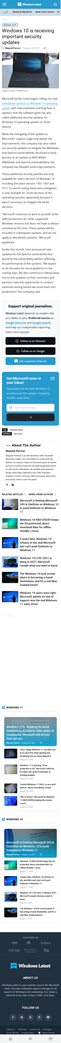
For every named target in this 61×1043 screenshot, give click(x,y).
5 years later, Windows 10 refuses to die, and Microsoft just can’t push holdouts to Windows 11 (37, 880)
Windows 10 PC (10, 25)
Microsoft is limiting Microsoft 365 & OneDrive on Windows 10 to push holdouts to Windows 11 (30, 846)
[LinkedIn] (14, 484)
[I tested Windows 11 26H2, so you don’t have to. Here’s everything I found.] (10, 788)
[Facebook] (13, 1017)
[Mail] (22, 1017)
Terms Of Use (12, 1032)
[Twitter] (9, 484)
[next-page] (10, 615)
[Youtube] (48, 1017)
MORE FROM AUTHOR (41, 494)
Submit (30, 417)
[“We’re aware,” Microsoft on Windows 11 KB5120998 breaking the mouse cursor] (10, 801)
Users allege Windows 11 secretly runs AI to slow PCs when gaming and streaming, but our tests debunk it (38, 752)
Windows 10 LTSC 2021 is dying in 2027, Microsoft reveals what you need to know (39, 561)
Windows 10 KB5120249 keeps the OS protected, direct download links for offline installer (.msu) (37, 864)
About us (11, 1029)
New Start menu (44, 11)
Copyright (47, 1029)
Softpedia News (16, 430)
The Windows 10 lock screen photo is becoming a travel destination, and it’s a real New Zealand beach (38, 911)
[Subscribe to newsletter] (51, 1039)
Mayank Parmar (12, 48)
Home (4, 19)
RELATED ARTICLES (12, 494)
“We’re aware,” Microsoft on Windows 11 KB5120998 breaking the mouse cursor (37, 800)
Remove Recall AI (22, 11)
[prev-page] (5, 615)
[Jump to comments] (30, 1039)
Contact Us (35, 1029)
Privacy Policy (28, 1032)
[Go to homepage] (10, 1039)
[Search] (55, 4)
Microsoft (18, 433)
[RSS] (30, 1017)
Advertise (22, 1029)
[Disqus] (30, 663)
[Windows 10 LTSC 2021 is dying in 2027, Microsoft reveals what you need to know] (10, 561)
